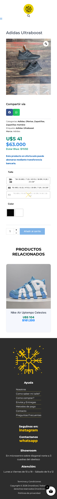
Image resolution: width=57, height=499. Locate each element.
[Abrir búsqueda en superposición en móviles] (28, 15)
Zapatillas (39, 121)
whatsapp (28, 441)
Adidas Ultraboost (25, 128)
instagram (28, 430)
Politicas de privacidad (29, 493)
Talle (10, 172)
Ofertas (29, 121)
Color (11, 203)
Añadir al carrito (32, 231)
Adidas (21, 121)
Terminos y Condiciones (29, 481)
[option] (28, 61)
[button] (1, 19)
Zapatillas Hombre (15, 124)
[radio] (28, 180)
